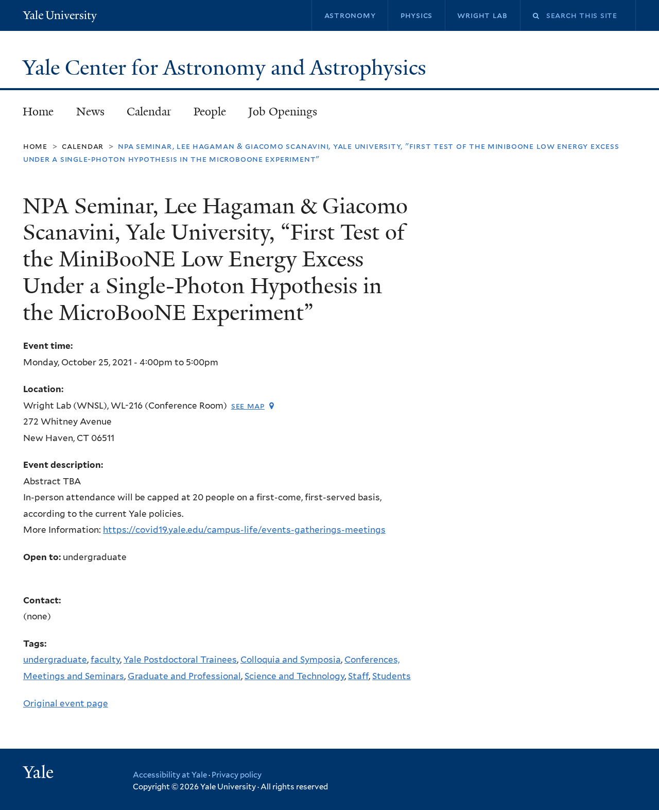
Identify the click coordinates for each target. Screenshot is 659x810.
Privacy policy (237, 775)
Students (391, 676)
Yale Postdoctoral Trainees (180, 659)
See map (248, 406)
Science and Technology (294, 676)
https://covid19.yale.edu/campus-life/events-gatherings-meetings (244, 530)
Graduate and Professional (184, 676)
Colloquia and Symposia (290, 659)
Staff (358, 676)
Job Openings (282, 111)
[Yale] (39, 773)
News (90, 111)
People (210, 111)
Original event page (65, 703)
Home (38, 111)
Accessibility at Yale (170, 775)
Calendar (149, 111)
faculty (105, 659)
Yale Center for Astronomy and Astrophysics (227, 67)
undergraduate (55, 659)
